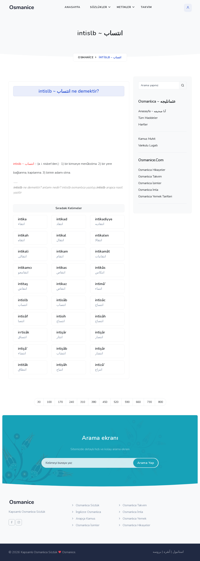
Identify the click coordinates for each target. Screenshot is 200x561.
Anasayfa (72, 7)
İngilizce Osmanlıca (88, 512)
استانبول (178, 552)
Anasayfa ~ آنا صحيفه (152, 111)
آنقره (167, 552)
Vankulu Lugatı (148, 145)
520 (116, 402)
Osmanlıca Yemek (134, 518)
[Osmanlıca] (22, 7)
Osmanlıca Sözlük (87, 505)
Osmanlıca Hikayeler (151, 170)
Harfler (143, 124)
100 (49, 402)
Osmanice (85, 57)
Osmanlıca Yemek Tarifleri (155, 196)
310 (82, 402)
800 (160, 402)
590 (127, 402)
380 (93, 402)
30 (38, 402)
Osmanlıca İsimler (149, 183)
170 (60, 402)
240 (71, 402)
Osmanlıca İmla (148, 190)
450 (105, 402)
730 (149, 402)
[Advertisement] (73, 130)
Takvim (146, 7)
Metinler (124, 7)
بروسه (157, 552)
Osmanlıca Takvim (150, 176)
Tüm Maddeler (148, 118)
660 (138, 402)
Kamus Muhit (146, 139)
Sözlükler (98, 7)
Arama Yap (145, 463)
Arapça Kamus (85, 518)
